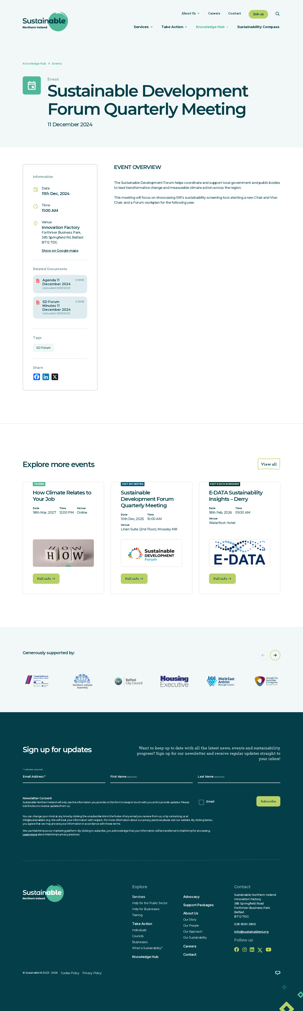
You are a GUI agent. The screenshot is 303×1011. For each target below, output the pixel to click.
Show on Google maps (60, 251)
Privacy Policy (91, 973)
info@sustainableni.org (251, 932)
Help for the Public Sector (150, 903)
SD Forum (43, 348)
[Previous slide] (263, 655)
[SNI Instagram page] (244, 949)
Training (137, 915)
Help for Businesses (145, 909)
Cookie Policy (70, 973)
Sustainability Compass (258, 27)
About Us (188, 13)
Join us (258, 14)
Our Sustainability (195, 937)
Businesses (140, 942)
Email (210, 801)
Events (57, 63)
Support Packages (198, 905)
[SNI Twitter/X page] (259, 949)
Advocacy (191, 897)
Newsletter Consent (37, 798)
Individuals (139, 930)
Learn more (30, 834)
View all (269, 464)
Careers (214, 13)
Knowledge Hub (210, 27)
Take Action (142, 924)
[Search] (277, 14)
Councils (137, 936)
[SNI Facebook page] (236, 949)
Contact (234, 13)
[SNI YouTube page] (268, 949)
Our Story (189, 919)
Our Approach (192, 931)
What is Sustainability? (147, 948)
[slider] (151, 669)
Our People (191, 925)
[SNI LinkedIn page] (252, 949)
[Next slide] (275, 655)
